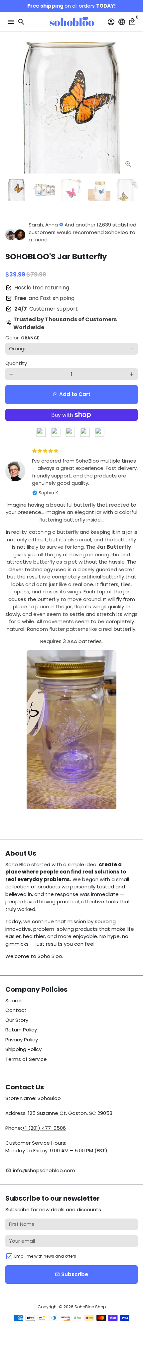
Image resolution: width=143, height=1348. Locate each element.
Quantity (16, 363)
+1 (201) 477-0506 (44, 1127)
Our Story (16, 1020)
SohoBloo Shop (90, 1307)
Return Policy (21, 1029)
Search (14, 1000)
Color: (22, 337)
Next (132, 108)
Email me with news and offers (45, 1256)
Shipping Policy (23, 1049)
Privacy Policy (21, 1039)
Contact (16, 1010)
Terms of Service (26, 1059)
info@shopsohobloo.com (40, 1170)
